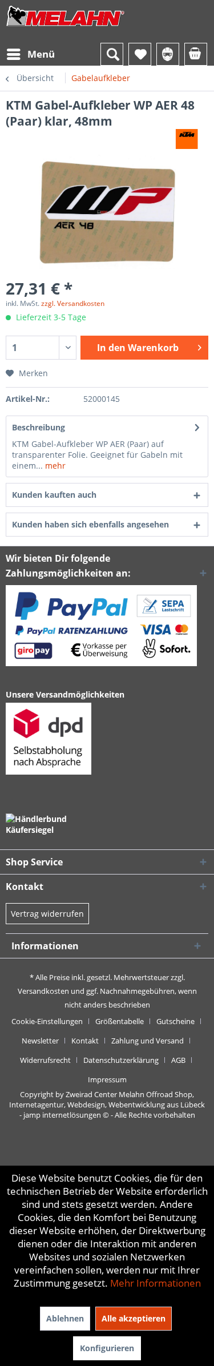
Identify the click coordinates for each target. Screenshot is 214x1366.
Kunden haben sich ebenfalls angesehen (90, 524)
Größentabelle (119, 1021)
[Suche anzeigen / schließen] (111, 54)
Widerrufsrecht (45, 1060)
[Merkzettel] (139, 54)
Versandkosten (43, 991)
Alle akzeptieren (133, 1318)
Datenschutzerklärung (121, 1060)
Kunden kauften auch (54, 494)
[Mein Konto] (167, 54)
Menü (41, 54)
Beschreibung (38, 427)
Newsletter (40, 1040)
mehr (54, 465)
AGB (178, 1060)
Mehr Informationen (155, 1283)
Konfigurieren (107, 1348)
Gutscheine (175, 1021)
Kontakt (85, 1040)
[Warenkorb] (195, 54)
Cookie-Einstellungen (47, 1021)
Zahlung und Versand (147, 1040)
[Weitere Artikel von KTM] (186, 139)
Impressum (107, 1079)
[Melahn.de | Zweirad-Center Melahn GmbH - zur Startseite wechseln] (66, 27)
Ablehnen (65, 1318)
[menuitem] (30, 54)
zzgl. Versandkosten (72, 303)
